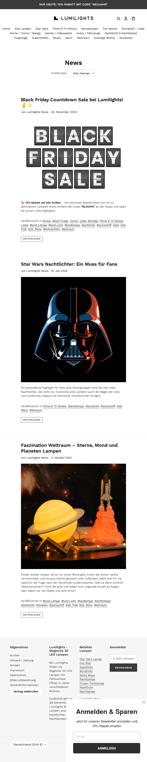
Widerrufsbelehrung (23, 680)
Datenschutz (18, 675)
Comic (74, 221)
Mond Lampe (38, 225)
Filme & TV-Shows (111, 221)
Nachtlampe (76, 406)
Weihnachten (51, 229)
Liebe (24, 225)
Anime (46, 221)
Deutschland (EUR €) (28, 744)
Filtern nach (59, 73)
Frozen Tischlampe (92, 683)
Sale (116, 225)
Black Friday (60, 221)
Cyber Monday (88, 221)
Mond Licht (55, 225)
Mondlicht (86, 671)
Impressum (17, 670)
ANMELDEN (107, 748)
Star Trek (72, 605)
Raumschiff (104, 225)
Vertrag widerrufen (25, 691)
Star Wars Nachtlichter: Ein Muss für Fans (69, 264)
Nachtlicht (88, 225)
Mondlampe (72, 225)
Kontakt (15, 665)
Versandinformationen (24, 685)
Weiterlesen (32, 238)
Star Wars (34, 229)
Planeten (42, 605)
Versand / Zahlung (22, 660)
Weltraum (67, 229)
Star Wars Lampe (91, 659)
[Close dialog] (144, 702)
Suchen (15, 655)
